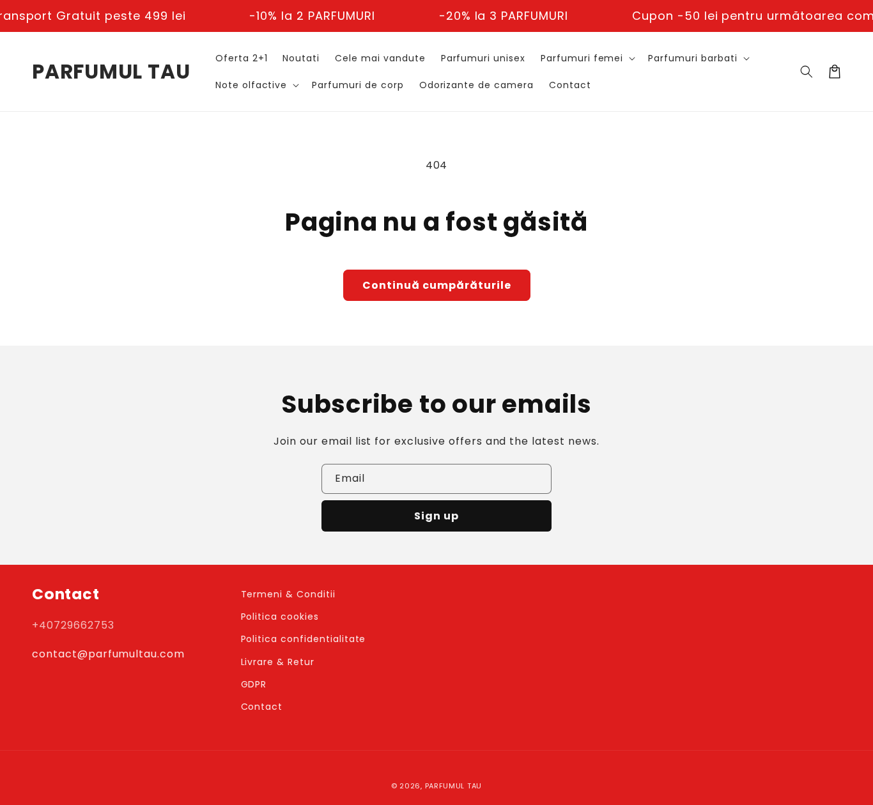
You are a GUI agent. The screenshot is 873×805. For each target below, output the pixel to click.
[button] (586, 58)
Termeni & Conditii (288, 594)
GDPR (254, 684)
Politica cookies (280, 616)
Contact (262, 706)
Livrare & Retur (277, 662)
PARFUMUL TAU (453, 786)
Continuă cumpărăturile (436, 285)
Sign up (436, 516)
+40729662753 (73, 625)
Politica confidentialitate (303, 638)
